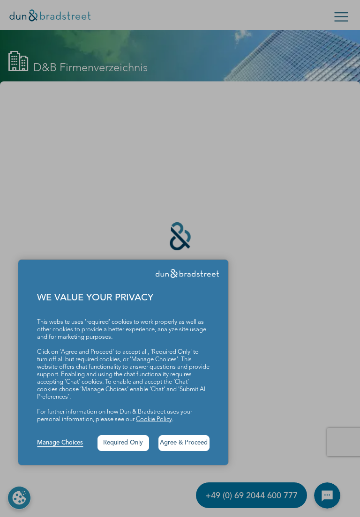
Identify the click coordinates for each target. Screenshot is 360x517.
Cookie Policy (154, 419)
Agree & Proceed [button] (184, 443)
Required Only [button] (123, 443)
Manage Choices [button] (60, 443)
